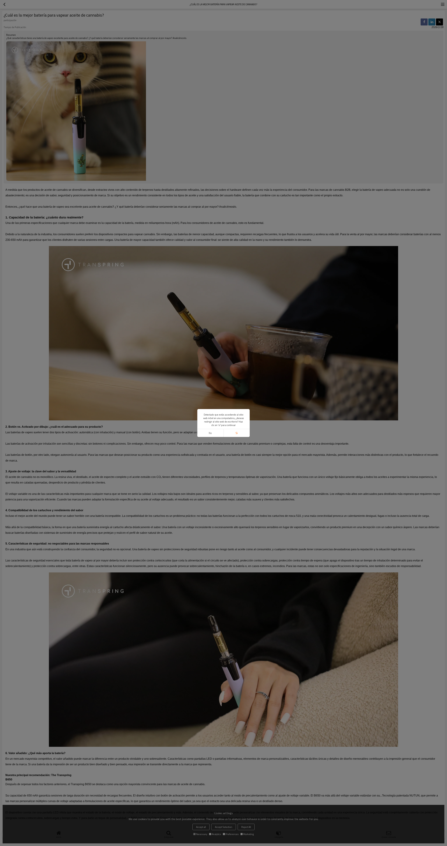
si (237, 433)
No (210, 433)
